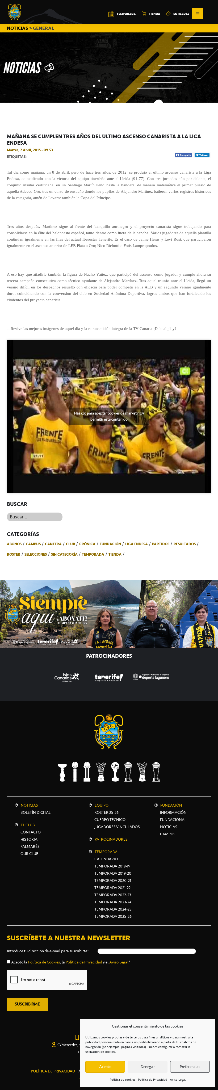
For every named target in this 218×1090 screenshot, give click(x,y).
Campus (33, 544)
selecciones (35, 554)
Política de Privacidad (152, 1079)
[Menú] (197, 13)
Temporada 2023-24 (112, 902)
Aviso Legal (178, 1079)
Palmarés (30, 846)
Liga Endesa (136, 544)
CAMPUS (167, 834)
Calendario (106, 859)
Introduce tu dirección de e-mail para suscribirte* (48, 951)
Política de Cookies (44, 962)
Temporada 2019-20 (112, 873)
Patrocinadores (111, 839)
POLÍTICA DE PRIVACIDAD (53, 1071)
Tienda (114, 554)
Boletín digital (35, 812)
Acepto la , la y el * (70, 962)
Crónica (87, 544)
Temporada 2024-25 (113, 909)
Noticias (29, 805)
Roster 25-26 (106, 812)
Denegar (148, 1066)
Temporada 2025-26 (113, 916)
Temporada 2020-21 (112, 880)
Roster (13, 554)
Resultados (185, 544)
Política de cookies (122, 1079)
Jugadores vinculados (117, 827)
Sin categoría (64, 554)
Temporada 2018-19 (112, 866)
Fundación (110, 544)
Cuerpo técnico (109, 819)
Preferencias (190, 1066)
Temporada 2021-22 (112, 887)
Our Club (29, 853)
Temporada (93, 554)
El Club (28, 825)
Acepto (105, 1066)
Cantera (53, 544)
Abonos (14, 544)
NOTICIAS (18, 28)
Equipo (101, 805)
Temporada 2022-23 (112, 895)
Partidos (160, 544)
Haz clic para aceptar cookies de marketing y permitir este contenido (109, 416)
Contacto (30, 832)
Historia (28, 839)
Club (70, 544)
